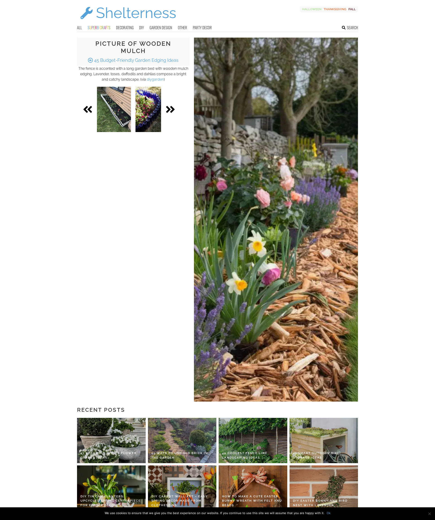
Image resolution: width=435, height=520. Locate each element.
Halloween (311, 9)
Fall (352, 9)
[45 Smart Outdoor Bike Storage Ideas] (324, 440)
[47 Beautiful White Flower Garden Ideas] (111, 440)
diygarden (155, 79)
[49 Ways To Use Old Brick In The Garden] (182, 440)
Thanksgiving (335, 9)
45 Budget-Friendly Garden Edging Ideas (136, 60)
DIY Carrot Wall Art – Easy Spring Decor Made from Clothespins (179, 501)
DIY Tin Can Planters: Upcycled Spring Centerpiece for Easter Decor (110, 501)
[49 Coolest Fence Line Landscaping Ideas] (253, 440)
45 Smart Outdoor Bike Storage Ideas (316, 455)
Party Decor (202, 27)
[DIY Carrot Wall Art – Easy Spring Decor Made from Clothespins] (182, 488)
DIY (141, 27)
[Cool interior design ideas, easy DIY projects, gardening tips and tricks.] (128, 22)
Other (182, 27)
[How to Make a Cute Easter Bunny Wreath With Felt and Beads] (253, 488)
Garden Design (161, 27)
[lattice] (114, 109)
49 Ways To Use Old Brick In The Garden (179, 455)
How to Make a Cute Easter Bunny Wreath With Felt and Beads (252, 501)
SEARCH (352, 27)
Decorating (125, 27)
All (79, 27)
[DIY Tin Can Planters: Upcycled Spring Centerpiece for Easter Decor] (111, 488)
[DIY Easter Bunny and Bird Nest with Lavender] (324, 488)
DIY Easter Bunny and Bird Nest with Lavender (320, 503)
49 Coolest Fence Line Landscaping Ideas (244, 455)
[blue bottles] (148, 109)
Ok (329, 513)
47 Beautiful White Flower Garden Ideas (108, 455)
